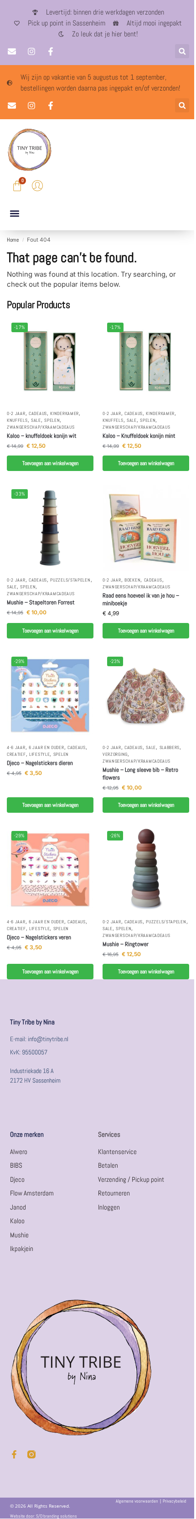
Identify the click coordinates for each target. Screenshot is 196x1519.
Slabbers (170, 747)
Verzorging (115, 754)
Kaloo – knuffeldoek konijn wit (42, 436)
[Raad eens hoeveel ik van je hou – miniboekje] (146, 528)
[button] (182, 51)
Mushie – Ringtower (126, 944)
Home (13, 239)
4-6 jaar (16, 747)
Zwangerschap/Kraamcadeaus (41, 427)
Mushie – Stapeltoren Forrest (41, 602)
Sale (36, 420)
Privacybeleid (174, 1501)
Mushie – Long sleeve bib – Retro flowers (140, 773)
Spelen (52, 420)
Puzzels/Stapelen (70, 580)
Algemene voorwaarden (137, 1501)
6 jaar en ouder (46, 747)
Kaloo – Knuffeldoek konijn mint (139, 436)
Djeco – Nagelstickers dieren (40, 763)
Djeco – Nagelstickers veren (39, 937)
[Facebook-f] (14, 1454)
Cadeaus (38, 413)
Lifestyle (39, 754)
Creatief (16, 754)
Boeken (132, 580)
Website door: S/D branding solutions (43, 1516)
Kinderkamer (64, 413)
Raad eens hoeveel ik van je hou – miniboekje (141, 599)
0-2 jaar (16, 413)
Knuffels (17, 420)
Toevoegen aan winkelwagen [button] (50, 463)
